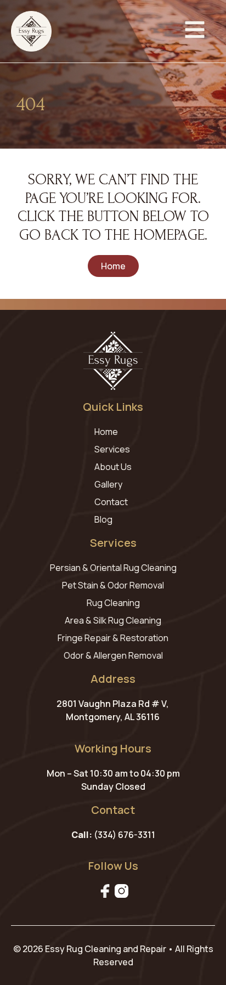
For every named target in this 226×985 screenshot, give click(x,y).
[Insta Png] (121, 891)
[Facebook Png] (105, 891)
